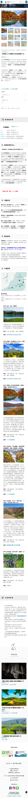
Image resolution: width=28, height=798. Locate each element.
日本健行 (12, 108)
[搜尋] (26, 2)
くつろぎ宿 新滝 (11, 440)
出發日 (3, 91)
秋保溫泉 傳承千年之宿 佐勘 (13, 545)
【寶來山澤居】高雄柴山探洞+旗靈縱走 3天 (13, 681)
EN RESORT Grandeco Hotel (14, 334)
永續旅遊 (19, 796)
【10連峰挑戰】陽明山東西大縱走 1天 (11, 736)
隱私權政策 (14, 796)
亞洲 (9, 50)
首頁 (2, 50)
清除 (2, 102)
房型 (2, 97)
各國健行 (5, 50)
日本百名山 (13, 50)
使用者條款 (9, 796)
